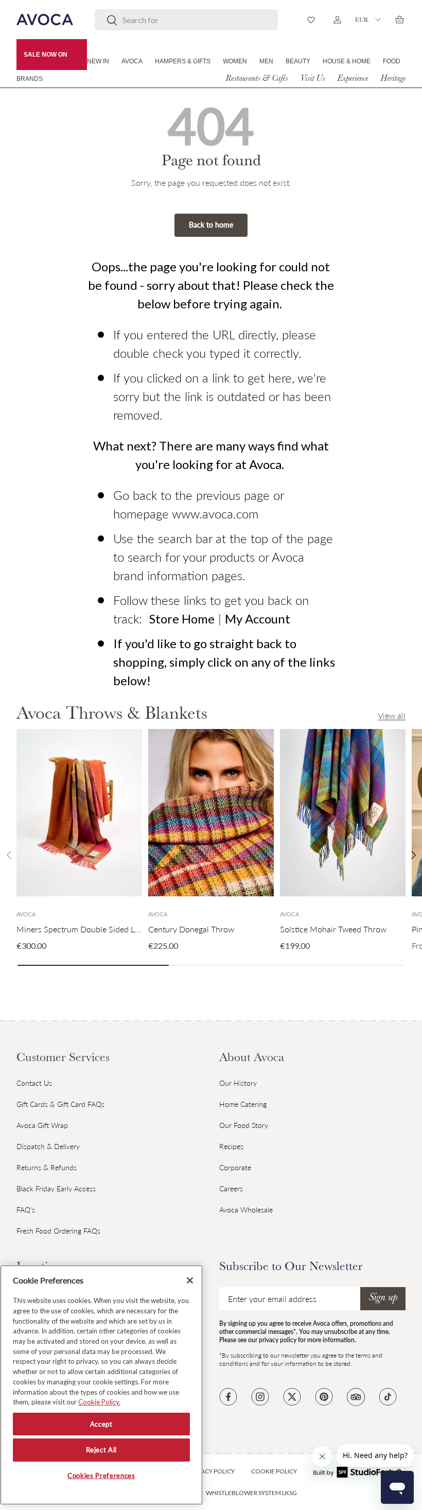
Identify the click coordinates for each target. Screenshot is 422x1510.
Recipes (231, 1146)
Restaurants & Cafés (256, 79)
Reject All (101, 1450)
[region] (101, 1385)
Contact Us (34, 1083)
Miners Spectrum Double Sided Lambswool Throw (106, 929)
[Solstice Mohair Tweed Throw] (343, 812)
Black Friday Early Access (56, 1188)
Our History (238, 1083)
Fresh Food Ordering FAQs (58, 1230)
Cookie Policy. (99, 1402)
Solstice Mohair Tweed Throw (333, 929)
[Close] (190, 1280)
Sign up (382, 1298)
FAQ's (25, 1209)
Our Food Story (243, 1125)
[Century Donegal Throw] (211, 812)
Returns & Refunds (46, 1167)
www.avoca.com (215, 513)
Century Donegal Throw (191, 929)
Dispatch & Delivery (48, 1146)
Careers (231, 1188)
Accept (101, 1424)
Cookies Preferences (101, 1475)
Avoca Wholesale (246, 1209)
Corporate (235, 1167)
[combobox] (186, 19)
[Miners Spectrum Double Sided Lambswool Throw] (79, 812)
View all (392, 715)
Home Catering (243, 1104)
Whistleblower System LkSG (251, 1493)
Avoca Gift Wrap (42, 1125)
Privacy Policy (211, 1471)
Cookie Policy (274, 1471)
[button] (399, 19)
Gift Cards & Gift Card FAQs (60, 1104)
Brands (29, 78)
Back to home (211, 224)
